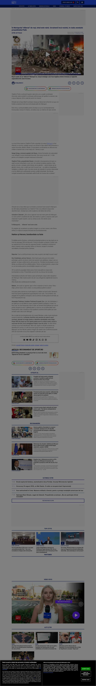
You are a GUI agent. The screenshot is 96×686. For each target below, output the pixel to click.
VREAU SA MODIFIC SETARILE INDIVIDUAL (85, 673)
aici (34, 677)
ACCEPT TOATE (85, 668)
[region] (48, 673)
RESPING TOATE (85, 679)
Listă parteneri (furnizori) (48, 672)
